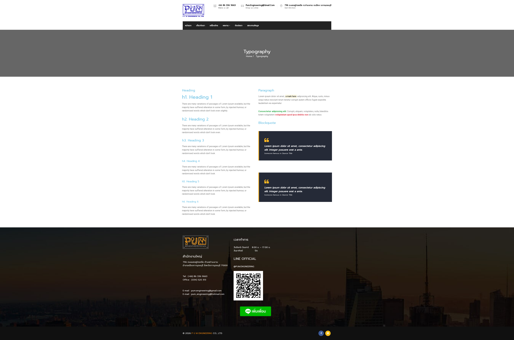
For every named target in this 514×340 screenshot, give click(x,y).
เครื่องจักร (214, 25)
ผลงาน (225, 25)
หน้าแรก (188, 25)
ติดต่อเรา (238, 25)
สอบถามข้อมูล (253, 25)
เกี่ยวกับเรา (200, 25)
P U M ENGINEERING (202, 333)
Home (249, 56)
